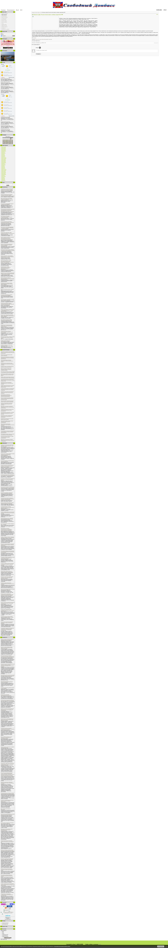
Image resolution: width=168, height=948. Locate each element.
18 (4, 142)
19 (6, 142)
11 (4, 141)
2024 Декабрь (3, 160)
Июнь (39, 12)
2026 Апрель (3, 176)
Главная (3, 10)
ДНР (3, 931)
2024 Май (3, 153)
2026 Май (3, 177)
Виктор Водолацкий (45, 39)
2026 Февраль (3, 174)
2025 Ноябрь (3, 171)
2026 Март (3, 175)
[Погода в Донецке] (8, 71)
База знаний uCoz (5, 924)
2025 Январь (3, 161)
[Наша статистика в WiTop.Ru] (8, 908)
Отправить (38, 53)
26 (6, 143)
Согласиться (161, 946)
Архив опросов (7, 938)
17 (3, 142)
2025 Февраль (3, 162)
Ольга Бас (50, 39)
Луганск (35, 37)
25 (4, 143)
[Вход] (40, 48)
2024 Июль (3, 155)
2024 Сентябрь (3, 157)
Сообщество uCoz (5, 923)
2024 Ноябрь (3, 159)
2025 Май (3, 165)
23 (12, 142)
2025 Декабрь (3, 172)
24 (3, 143)
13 (7, 141)
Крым (3, 933)
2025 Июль (3, 167)
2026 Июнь (3, 178)
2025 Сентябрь (3, 169)
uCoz (100, 944)
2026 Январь (3, 173)
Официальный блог (5, 922)
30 (12, 143)
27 (7, 143)
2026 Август (3, 180)
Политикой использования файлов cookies (62, 946)
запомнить (4, 35)
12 (6, 141)
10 (3, 141)
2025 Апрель (3, 164)
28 (9, 143)
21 (9, 142)
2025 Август (3, 168)
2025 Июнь (3, 166)
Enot (40, 42)
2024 (36, 12)
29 (10, 143)
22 (10, 142)
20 (7, 142)
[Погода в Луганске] (8, 104)
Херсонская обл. (5, 935)
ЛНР (3, 932)
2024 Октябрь (3, 158)
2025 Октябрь (3, 170)
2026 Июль (3, 179)
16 (12, 141)
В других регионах (5, 936)
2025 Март (3, 163)
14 (9, 141)
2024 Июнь (3, 154)
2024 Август (3, 156)
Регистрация (11, 10)
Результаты (3, 938)
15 (10, 141)
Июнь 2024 (8, 136)
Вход (17, 10)
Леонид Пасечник (38, 39)
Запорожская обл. (5, 934)
